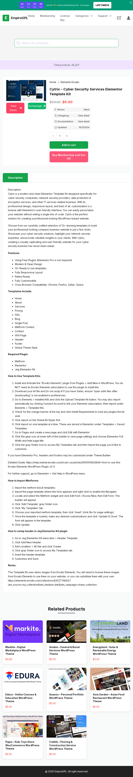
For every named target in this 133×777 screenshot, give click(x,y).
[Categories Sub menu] (91, 16)
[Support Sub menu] (110, 16)
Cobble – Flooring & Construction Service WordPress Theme (62, 745)
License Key (65, 17)
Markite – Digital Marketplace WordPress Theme (20, 650)
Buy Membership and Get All (68, 157)
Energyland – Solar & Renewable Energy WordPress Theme (105, 650)
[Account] (128, 18)
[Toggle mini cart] (119, 18)
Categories (82, 15)
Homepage (35, 105)
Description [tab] (15, 177)
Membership (47, 15)
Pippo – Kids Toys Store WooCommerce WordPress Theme (22, 745)
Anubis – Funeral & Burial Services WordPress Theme (64, 650)
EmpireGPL (61, 771)
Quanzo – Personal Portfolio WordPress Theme (66, 696)
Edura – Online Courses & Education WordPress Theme (20, 698)
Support (103, 15)
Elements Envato (70, 82)
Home (31, 15)
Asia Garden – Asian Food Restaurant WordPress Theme (108, 698)
